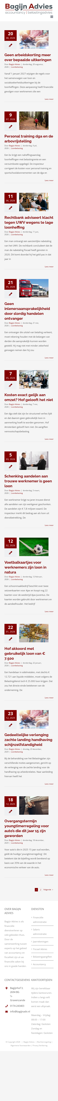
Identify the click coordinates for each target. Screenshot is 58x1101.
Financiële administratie (40, 919)
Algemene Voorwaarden (21, 1045)
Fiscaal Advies (40, 949)
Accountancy (39, 964)
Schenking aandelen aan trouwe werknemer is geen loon (28, 481)
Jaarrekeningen (40, 941)
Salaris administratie (40, 931)
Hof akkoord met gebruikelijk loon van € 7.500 (24, 653)
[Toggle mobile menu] (52, 16)
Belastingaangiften (42, 956)
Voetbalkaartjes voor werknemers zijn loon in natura (25, 567)
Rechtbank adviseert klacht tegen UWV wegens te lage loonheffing (28, 222)
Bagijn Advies (14, 64)
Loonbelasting (17, 67)
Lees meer (49, 99)
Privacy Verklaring (40, 1045)
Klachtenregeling (44, 1042)
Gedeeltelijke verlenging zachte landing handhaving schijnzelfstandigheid (28, 740)
